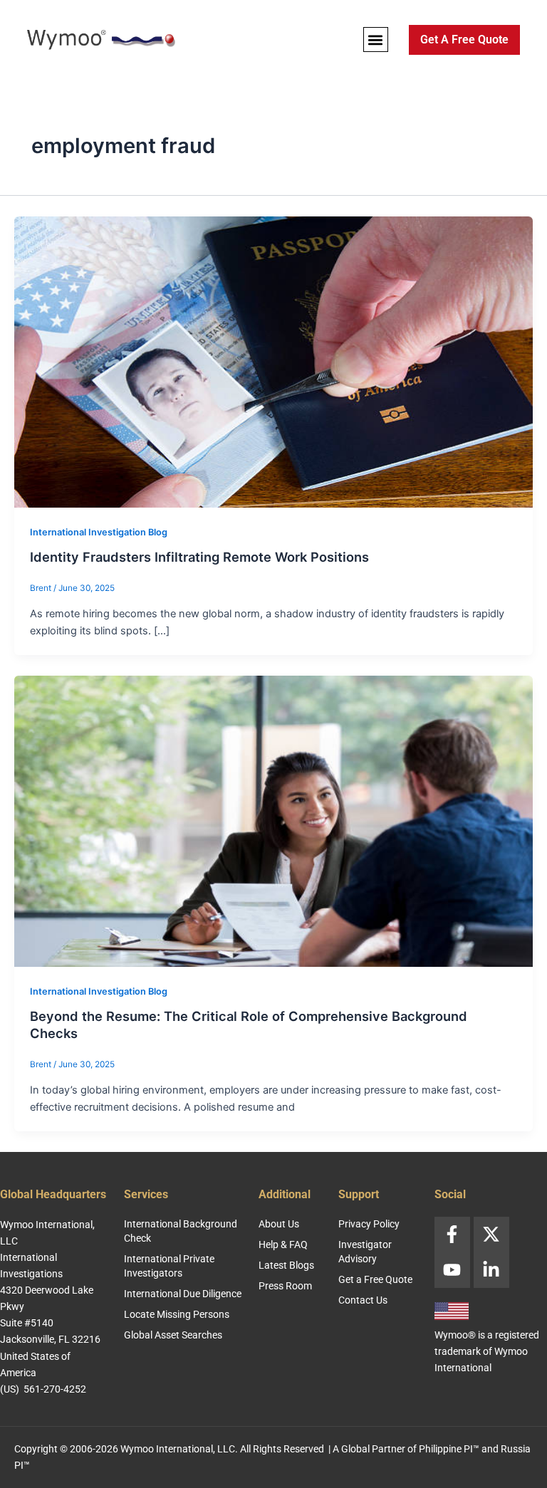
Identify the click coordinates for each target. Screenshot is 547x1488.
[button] (375, 39)
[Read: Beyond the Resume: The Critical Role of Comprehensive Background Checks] (273, 820)
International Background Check (180, 1231)
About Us (279, 1224)
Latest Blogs (286, 1265)
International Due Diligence (182, 1293)
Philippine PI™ (449, 1449)
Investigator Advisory (365, 1251)
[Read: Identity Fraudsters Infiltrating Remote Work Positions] (273, 361)
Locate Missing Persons (176, 1314)
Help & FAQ (283, 1244)
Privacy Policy (369, 1224)
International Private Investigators (169, 1266)
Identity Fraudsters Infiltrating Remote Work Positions (199, 557)
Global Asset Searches (173, 1335)
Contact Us (362, 1300)
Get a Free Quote (375, 1279)
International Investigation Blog (98, 532)
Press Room (285, 1285)
